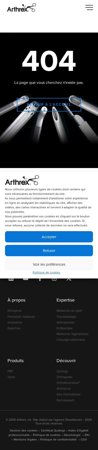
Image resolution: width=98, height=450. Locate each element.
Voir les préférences (49, 264)
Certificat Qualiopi (53, 430)
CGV (84, 439)
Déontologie (72, 435)
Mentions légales (25, 439)
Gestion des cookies (24, 430)
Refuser (49, 250)
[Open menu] (89, 7)
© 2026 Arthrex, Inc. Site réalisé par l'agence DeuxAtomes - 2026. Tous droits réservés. (49, 421)
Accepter (49, 237)
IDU (87, 435)
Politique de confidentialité (58, 439)
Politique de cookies (46, 272)
